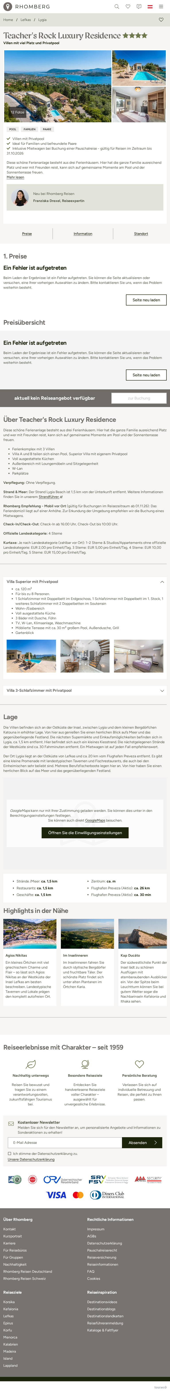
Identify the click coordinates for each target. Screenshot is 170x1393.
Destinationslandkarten (105, 1316)
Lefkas (8, 1316)
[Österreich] (150, 6)
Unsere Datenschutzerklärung (31, 1159)
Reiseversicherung (101, 1257)
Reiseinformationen (102, 1264)
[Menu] (161, 6)
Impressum (95, 1229)
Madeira (9, 1351)
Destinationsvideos (102, 1302)
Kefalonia (10, 1309)
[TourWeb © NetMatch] (161, 1387)
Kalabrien (10, 1344)
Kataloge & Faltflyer (102, 1330)
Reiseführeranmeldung (105, 1323)
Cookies (93, 1278)
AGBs (91, 1236)
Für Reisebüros (15, 1250)
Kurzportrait (12, 1236)
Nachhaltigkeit (15, 1264)
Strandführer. (49, 497)
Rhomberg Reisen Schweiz (24, 1278)
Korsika (9, 1302)
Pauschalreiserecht (102, 1250)
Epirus (8, 1323)
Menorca (10, 1337)
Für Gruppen (13, 1257)
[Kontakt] (139, 6)
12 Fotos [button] (17, 112)
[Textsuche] (116, 6)
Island (7, 1358)
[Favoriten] (127, 6)
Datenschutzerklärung (104, 1243)
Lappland (10, 1365)
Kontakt (9, 1229)
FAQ (90, 1271)
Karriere (9, 1243)
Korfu (7, 1330)
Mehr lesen (15, 177)
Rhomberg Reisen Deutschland (27, 1271)
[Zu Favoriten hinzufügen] (161, 19)
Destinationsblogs (101, 1309)
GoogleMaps (95, 820)
